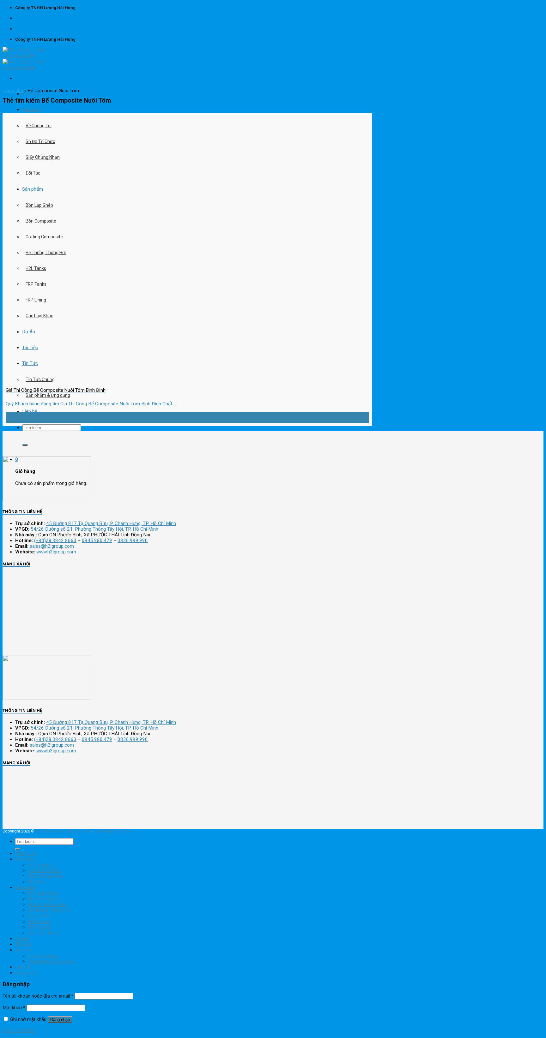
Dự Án (21, 938)
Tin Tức (23, 950)
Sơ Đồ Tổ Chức (40, 141)
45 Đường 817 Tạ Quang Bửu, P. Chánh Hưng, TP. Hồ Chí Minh (111, 523)
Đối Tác (33, 173)
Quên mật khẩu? (19, 1030)
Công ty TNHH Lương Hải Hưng (63, 831)
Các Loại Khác (39, 315)
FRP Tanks (36, 284)
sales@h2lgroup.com (52, 546)
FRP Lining (36, 299)
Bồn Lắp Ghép (39, 205)
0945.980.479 (97, 540)
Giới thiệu (31, 109)
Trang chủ (32, 94)
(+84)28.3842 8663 (55, 540)
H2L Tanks (36, 268)
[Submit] (24, 445)
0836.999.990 (133, 540)
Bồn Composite (41, 221)
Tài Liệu (23, 944)
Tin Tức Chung (43, 955)
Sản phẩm (32, 189)
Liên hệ (29, 411)
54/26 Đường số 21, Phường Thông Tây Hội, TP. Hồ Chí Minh (94, 529)
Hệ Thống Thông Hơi (46, 252)
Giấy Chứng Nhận (43, 157)
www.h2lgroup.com (56, 552)
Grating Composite (44, 236)
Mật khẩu (14, 1008)
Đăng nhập (60, 1019)
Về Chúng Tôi (39, 125)
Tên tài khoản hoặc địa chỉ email (38, 996)
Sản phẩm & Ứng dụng (48, 395)
